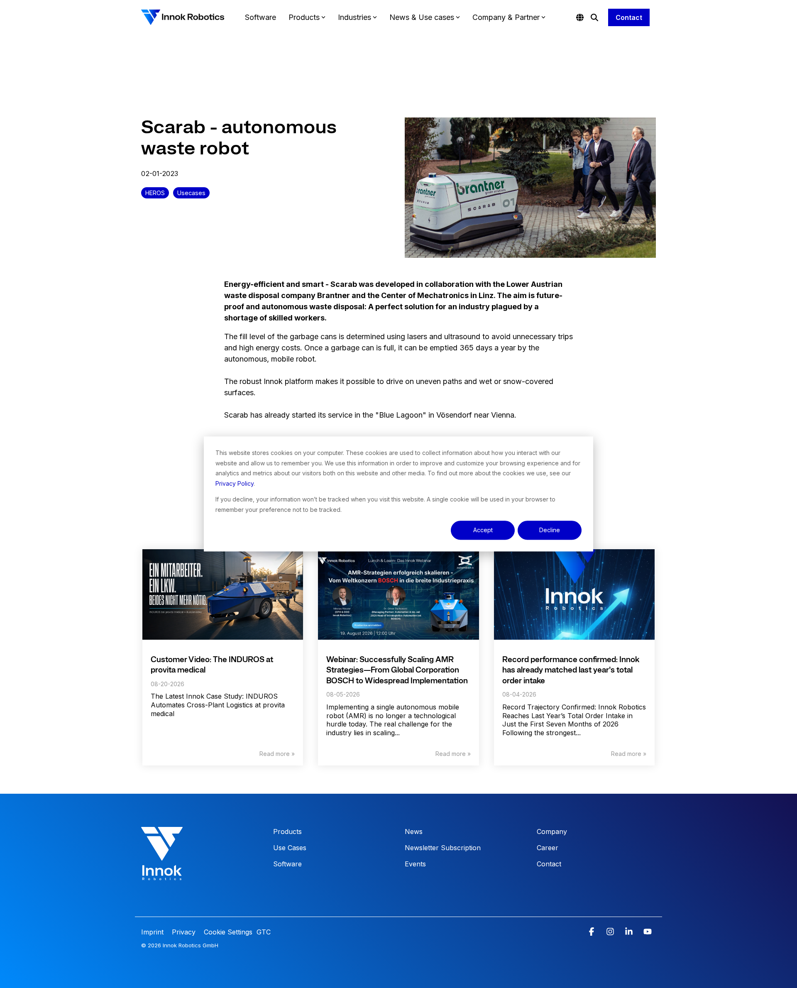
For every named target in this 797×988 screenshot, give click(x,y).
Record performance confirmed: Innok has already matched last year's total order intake (570, 670)
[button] (592, 932)
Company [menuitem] (552, 831)
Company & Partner (506, 17)
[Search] (594, 17)
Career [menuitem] (547, 848)
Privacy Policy (234, 483)
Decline (549, 529)
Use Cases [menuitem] (289, 848)
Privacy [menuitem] (183, 932)
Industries (354, 17)
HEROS (155, 192)
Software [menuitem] (287, 864)
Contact (629, 17)
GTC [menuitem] (264, 932)
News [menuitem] (414, 831)
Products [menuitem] (287, 831)
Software (260, 17)
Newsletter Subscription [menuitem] (443, 848)
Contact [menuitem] (549, 864)
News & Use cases (421, 17)
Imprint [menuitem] (153, 932)
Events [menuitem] (415, 864)
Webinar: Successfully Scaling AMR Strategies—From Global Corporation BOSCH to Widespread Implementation (397, 670)
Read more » (277, 754)
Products (304, 17)
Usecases (191, 192)
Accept (483, 529)
